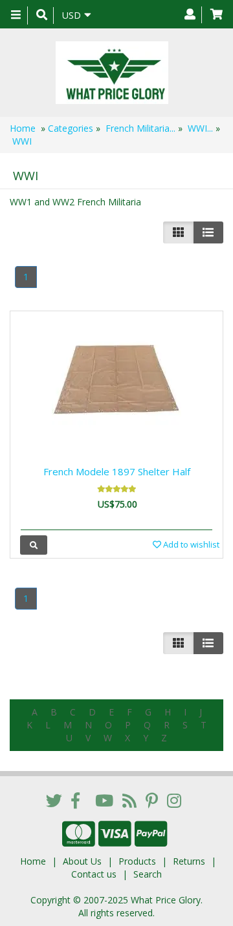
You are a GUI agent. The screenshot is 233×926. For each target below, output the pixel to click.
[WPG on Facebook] (75, 800)
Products (137, 861)
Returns (189, 861)
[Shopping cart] (216, 14)
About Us (82, 861)
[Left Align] (178, 232)
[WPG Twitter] (54, 800)
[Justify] (208, 232)
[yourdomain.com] (111, 72)
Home (23, 128)
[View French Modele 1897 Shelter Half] (33, 544)
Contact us (93, 874)
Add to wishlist (190, 544)
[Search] (42, 15)
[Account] (190, 14)
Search (147, 874)
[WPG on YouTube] (104, 800)
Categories (70, 128)
